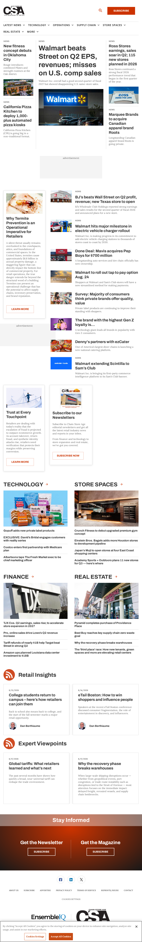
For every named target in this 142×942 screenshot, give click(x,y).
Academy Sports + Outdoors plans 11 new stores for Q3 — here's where (106, 562)
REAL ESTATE (93, 577)
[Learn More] (24, 203)
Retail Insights (37, 675)
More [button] (31, 31)
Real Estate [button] (11, 31)
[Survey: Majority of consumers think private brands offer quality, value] (61, 302)
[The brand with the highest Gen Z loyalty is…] (61, 326)
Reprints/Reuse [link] (110, 890)
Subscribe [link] (29, 890)
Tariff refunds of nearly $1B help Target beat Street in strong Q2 (31, 644)
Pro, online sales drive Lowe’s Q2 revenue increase (30, 634)
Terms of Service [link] (86, 890)
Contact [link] (128, 890)
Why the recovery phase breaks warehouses (103, 642)
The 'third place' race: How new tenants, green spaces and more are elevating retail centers (104, 651)
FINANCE (16, 577)
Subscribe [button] (41, 851)
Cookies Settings (71, 899)
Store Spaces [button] (112, 25)
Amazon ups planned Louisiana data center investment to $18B (31, 654)
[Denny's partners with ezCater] (61, 346)
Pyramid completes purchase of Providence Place (102, 624)
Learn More (20, 309)
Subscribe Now (68, 455)
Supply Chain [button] (86, 25)
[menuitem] (15, 25)
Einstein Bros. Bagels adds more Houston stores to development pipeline (106, 542)
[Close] (136, 926)
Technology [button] (37, 25)
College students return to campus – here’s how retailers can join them (35, 699)
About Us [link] (14, 890)
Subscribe (121, 10)
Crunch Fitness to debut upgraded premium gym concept (105, 532)
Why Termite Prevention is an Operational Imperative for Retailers (20, 227)
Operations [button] (61, 25)
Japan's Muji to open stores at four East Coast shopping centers (104, 552)
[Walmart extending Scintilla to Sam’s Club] (61, 367)
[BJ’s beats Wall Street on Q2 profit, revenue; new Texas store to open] (61, 203)
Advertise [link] (45, 890)
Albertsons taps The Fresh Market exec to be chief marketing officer (32, 559)
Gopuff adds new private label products (29, 530)
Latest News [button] (12, 25)
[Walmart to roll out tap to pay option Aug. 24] (61, 278)
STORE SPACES (96, 484)
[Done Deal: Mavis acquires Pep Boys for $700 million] (61, 257)
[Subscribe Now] (70, 398)
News (78, 191)
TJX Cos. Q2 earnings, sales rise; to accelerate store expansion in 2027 (33, 624)
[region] (71, 931)
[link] (61, 879)
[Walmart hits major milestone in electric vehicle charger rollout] (61, 232)
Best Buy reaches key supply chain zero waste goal (104, 634)
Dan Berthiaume (30, 726)
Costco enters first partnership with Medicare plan (32, 549)
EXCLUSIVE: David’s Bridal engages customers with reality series (34, 539)
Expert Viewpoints (42, 744)
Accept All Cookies (61, 936)
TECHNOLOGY (23, 484)
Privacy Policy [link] (64, 890)
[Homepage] (14, 11)
